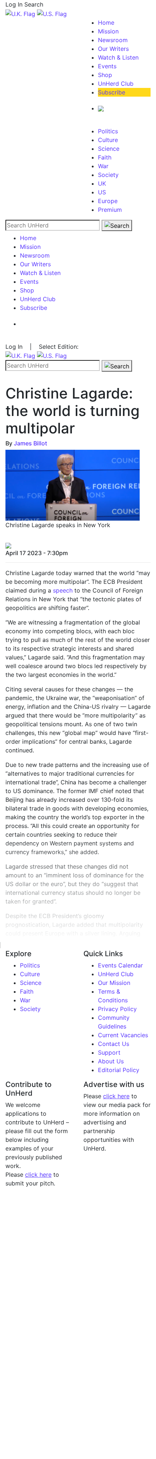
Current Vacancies (123, 1035)
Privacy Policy (117, 1009)
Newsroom (113, 40)
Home (106, 22)
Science (108, 148)
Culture (108, 140)
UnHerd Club (116, 83)
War (103, 166)
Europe (108, 201)
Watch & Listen (118, 57)
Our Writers (113, 48)
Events (107, 66)
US (102, 192)
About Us (111, 1061)
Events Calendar (120, 965)
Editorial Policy (118, 1070)
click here (38, 1174)
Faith (104, 157)
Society (108, 174)
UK (102, 183)
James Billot (30, 443)
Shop (105, 74)
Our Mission (114, 982)
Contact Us (113, 1043)
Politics (108, 131)
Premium (110, 209)
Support (109, 1052)
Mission (108, 31)
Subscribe (111, 92)
